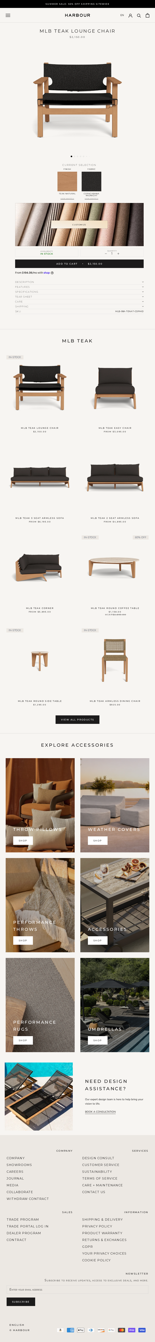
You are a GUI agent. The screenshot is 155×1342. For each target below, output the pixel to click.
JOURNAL (15, 1178)
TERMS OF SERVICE (100, 1178)
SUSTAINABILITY (97, 1172)
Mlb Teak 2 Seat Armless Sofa (115, 518)
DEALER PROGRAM (24, 1233)
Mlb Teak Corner (40, 608)
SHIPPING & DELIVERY (102, 1219)
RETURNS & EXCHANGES (104, 1240)
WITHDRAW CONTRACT (28, 1199)
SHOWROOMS (19, 1165)
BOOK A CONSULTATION (100, 1112)
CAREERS (15, 1172)
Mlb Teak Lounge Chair (40, 428)
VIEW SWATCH (67, 198)
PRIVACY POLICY (97, 1226)
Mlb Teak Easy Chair (115, 428)
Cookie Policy (96, 1260)
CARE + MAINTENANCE (102, 1185)
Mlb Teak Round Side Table (40, 701)
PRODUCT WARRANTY (102, 1233)
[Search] (139, 15)
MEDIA (13, 1185)
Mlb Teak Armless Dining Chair (115, 701)
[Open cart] (147, 15)
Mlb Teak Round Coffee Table (115, 608)
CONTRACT (17, 1240)
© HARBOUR (19, 1330)
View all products (77, 719)
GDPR (87, 1247)
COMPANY (16, 1158)
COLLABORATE (20, 1192)
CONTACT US (93, 1192)
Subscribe (21, 1301)
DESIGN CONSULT (98, 1158)
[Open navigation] (8, 15)
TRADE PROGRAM (23, 1219)
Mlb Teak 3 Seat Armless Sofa (40, 518)
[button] (71, 156)
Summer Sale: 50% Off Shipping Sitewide (77, 4)
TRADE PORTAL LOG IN (28, 1226)
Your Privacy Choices (104, 1253)
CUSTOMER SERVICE (101, 1165)
